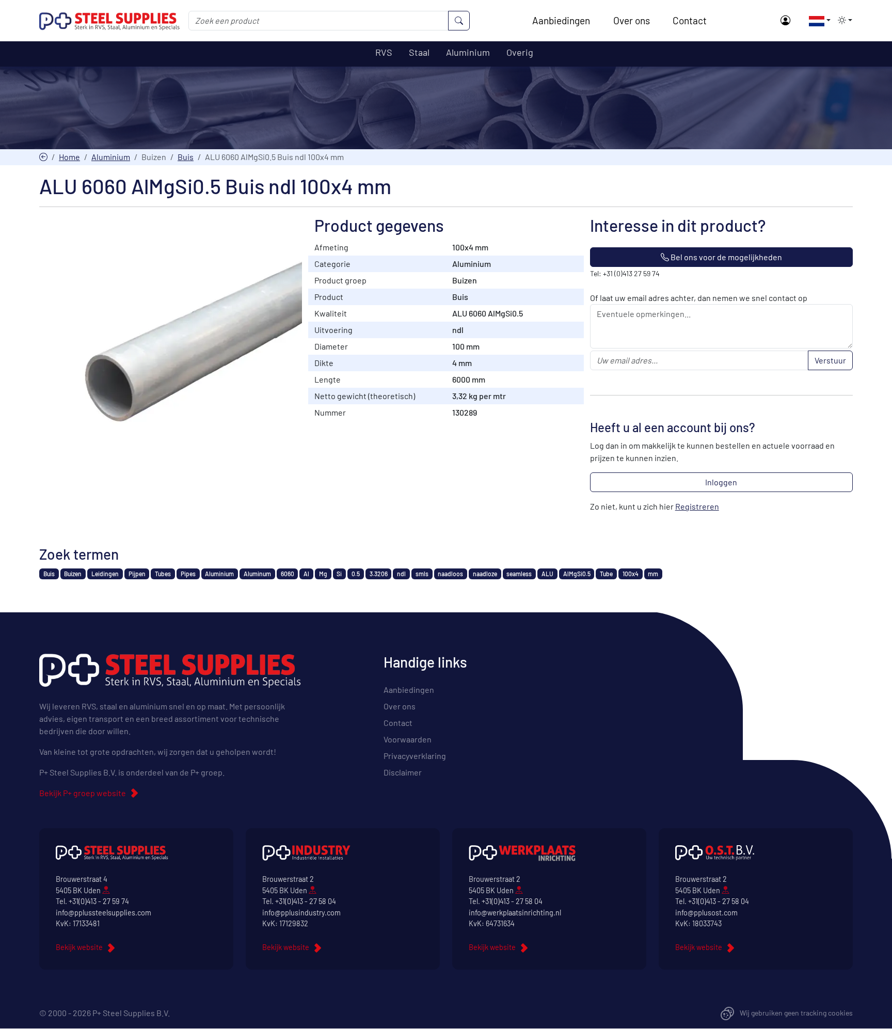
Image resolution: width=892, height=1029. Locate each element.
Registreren (697, 506)
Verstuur (830, 360)
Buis (186, 157)
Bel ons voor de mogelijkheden (725, 257)
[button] (816, 20)
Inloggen (721, 482)
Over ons (631, 20)
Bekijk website (79, 947)
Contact (690, 20)
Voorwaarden (408, 739)
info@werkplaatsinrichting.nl (515, 912)
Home (69, 157)
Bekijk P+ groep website (82, 793)
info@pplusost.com (706, 912)
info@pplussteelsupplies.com (103, 912)
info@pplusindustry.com (301, 912)
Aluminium (110, 157)
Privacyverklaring (415, 756)
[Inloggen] (785, 21)
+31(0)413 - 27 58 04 (305, 901)
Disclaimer (403, 772)
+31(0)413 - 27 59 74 (99, 901)
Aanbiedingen (561, 20)
